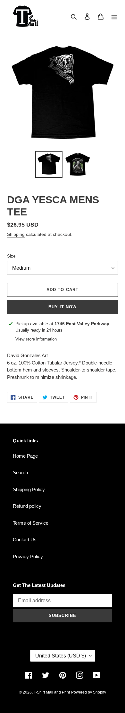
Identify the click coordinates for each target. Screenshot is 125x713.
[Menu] (114, 16)
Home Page (25, 456)
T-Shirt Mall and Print (52, 692)
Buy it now (62, 306)
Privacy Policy (28, 556)
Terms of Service (30, 523)
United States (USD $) (60, 655)
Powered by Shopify (88, 692)
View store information (36, 339)
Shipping (16, 234)
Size (11, 256)
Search (20, 472)
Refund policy (27, 506)
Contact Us (25, 539)
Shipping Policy (29, 489)
